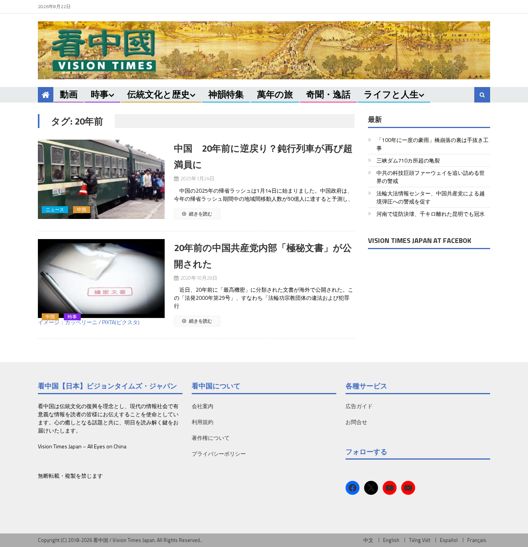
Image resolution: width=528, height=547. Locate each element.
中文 (368, 540)
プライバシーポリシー (219, 454)
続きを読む (200, 213)
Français (476, 540)
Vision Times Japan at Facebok (419, 240)
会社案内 (202, 406)
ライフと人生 (391, 94)
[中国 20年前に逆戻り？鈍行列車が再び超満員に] (101, 179)
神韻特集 (226, 94)
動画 (69, 94)
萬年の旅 (275, 94)
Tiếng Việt (419, 540)
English (391, 540)
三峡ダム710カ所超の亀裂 (408, 160)
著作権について (211, 438)
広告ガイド (359, 406)
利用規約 (202, 422)
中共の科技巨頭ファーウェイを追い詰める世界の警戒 (430, 177)
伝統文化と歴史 (158, 94)
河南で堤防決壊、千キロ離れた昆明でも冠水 (430, 214)
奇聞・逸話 (328, 94)
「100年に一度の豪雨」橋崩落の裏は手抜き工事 (432, 144)
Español (449, 540)
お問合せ (356, 422)
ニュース (55, 209)
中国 (81, 209)
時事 (100, 94)
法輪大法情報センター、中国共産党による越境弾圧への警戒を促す (430, 197)
